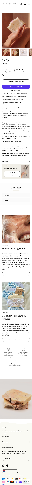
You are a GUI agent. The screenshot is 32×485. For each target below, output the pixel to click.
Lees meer (16, 274)
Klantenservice (6, 442)
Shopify (20, 475)
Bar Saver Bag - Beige (10, 168)
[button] (20, 4)
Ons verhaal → (6, 436)
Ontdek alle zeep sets (16, 340)
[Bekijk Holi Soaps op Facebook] (7, 465)
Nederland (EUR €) (10, 471)
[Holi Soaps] (10, 3)
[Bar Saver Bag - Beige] (25, 171)
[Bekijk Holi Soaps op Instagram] (3, 465)
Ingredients (5, 161)
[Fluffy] (6, 52)
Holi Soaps (8, 475)
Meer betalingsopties (16, 90)
